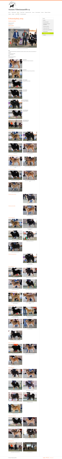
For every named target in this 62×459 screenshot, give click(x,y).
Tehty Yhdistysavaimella (51, 457)
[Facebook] (46, 457)
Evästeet (44, 457)
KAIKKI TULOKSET (11, 25)
